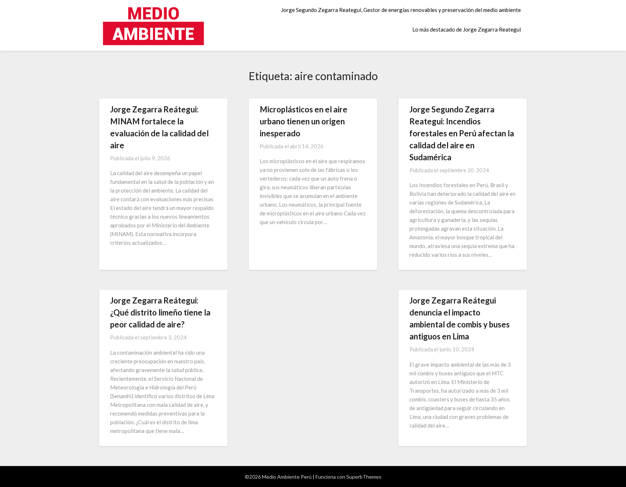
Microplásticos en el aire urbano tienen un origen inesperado (303, 121)
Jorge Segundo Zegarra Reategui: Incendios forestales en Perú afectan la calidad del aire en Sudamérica (461, 133)
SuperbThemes (363, 477)
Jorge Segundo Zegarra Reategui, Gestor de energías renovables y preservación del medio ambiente (401, 10)
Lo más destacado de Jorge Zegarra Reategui (466, 29)
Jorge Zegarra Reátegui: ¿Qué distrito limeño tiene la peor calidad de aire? (160, 312)
